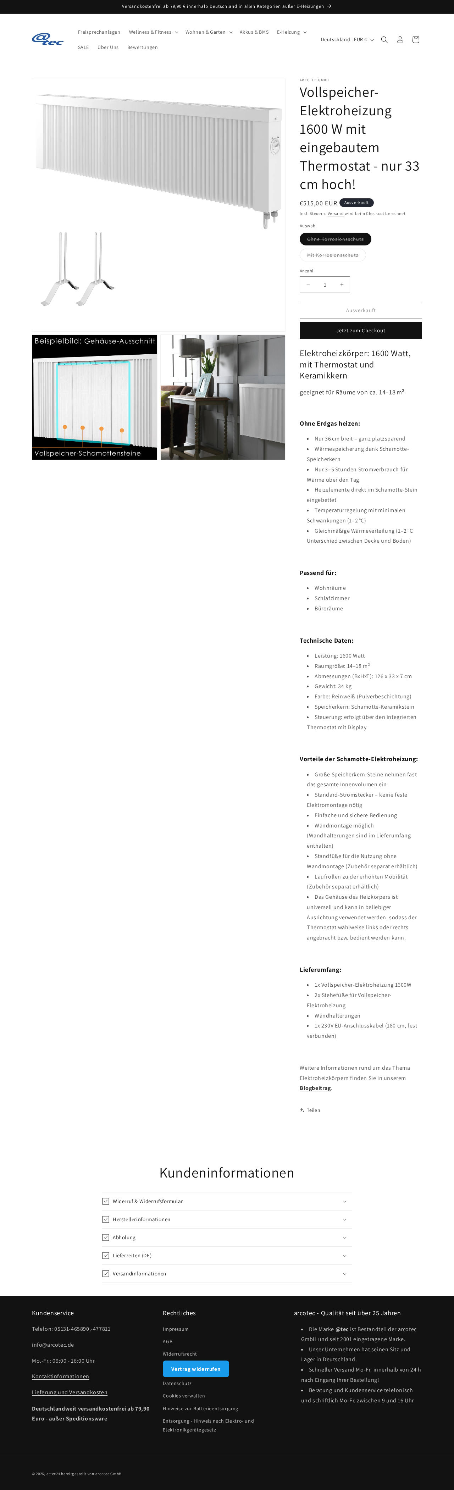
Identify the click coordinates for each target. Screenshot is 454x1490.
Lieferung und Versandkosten (69, 1392)
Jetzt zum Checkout (361, 330)
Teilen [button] (314, 1110)
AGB (167, 1341)
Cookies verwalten (184, 1395)
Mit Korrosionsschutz (336, 256)
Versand (336, 213)
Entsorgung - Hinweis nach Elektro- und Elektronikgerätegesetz (208, 1425)
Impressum (176, 1329)
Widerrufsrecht (180, 1354)
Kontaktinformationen (60, 1376)
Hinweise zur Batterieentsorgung (200, 1408)
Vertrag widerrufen (196, 1369)
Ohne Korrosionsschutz (339, 240)
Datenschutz (177, 1383)
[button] (153, 31)
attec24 (53, 1473)
